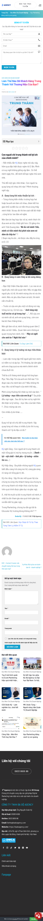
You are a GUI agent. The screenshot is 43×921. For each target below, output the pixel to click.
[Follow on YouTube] (27, 848)
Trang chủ (4, 13)
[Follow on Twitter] (15, 848)
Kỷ (16, 162)
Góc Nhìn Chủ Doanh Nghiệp (19, 13)
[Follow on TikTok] (11, 848)
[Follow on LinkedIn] (23, 848)
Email (7, 618)
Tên (6, 608)
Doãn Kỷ (18, 516)
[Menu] (39, 5)
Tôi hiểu (33, 919)
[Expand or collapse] (38, 141)
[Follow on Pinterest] (19, 848)
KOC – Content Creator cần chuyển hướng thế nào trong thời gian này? (11, 566)
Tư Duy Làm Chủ (26, 343)
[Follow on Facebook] (3, 848)
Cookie (15, 919)
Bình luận (8, 589)
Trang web (8, 628)
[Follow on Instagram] (7, 848)
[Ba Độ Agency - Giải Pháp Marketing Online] (6, 5)
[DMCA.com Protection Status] (9, 840)
